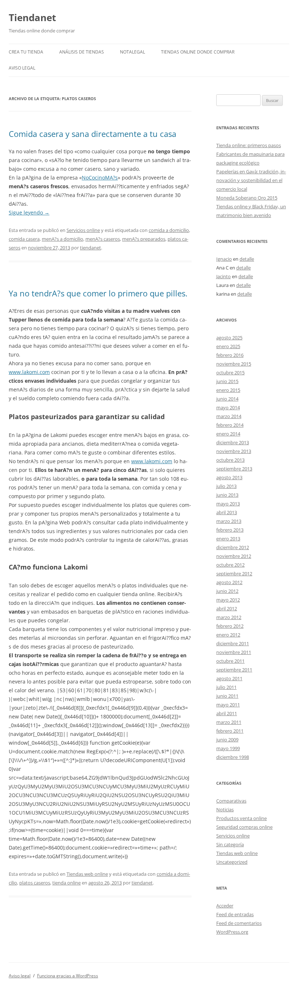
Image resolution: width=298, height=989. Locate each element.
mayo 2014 (228, 407)
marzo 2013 (228, 521)
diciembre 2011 (232, 643)
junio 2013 (227, 495)
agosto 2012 (229, 582)
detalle (246, 259)
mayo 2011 (228, 704)
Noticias (225, 809)
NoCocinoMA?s (100, 177)
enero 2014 (228, 433)
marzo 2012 (228, 617)
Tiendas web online (87, 874)
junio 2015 (227, 381)
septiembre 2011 (234, 669)
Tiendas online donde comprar (197, 52)
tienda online (66, 882)
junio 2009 (227, 739)
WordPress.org (232, 932)
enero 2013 (228, 538)
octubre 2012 (230, 565)
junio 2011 (227, 696)
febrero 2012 (229, 626)
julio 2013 (226, 486)
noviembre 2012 (233, 556)
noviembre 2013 (233, 451)
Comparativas (231, 800)
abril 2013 (226, 512)
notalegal (132, 52)
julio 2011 (226, 687)
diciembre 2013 (232, 442)
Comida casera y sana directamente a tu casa (92, 133)
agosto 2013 (229, 477)
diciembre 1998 (232, 757)
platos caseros (34, 882)
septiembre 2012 (234, 573)
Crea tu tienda (26, 52)
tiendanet (90, 247)
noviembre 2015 (233, 363)
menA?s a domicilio (62, 239)
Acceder (224, 905)
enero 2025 (228, 346)
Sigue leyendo (29, 212)
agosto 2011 (229, 678)
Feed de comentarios (239, 923)
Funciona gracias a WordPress (67, 976)
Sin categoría (230, 844)
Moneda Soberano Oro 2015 (246, 197)
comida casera (24, 239)
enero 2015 (228, 390)
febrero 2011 (229, 731)
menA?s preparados (143, 239)
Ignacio (224, 259)
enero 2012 (228, 634)
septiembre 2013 (234, 468)
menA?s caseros (102, 239)
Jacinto (223, 276)
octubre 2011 (230, 661)
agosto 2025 (229, 337)
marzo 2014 (228, 416)
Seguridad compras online (244, 827)
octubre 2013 (230, 460)
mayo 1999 (228, 748)
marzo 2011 (228, 722)
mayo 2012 (228, 599)
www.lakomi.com (29, 372)
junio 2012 (227, 591)
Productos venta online (241, 818)
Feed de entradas (235, 914)
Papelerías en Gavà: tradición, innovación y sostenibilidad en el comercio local (251, 180)
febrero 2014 (229, 425)
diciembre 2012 (232, 547)
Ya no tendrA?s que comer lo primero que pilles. (98, 293)
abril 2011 (226, 713)
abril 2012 (226, 608)
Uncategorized (231, 862)
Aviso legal (22, 68)
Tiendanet (32, 17)
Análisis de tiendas (81, 52)
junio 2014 (227, 398)
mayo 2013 (228, 503)
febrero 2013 (229, 530)
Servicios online (83, 230)
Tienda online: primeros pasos (248, 145)
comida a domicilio (169, 230)
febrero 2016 (229, 355)
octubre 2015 (230, 372)
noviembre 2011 (233, 652)
